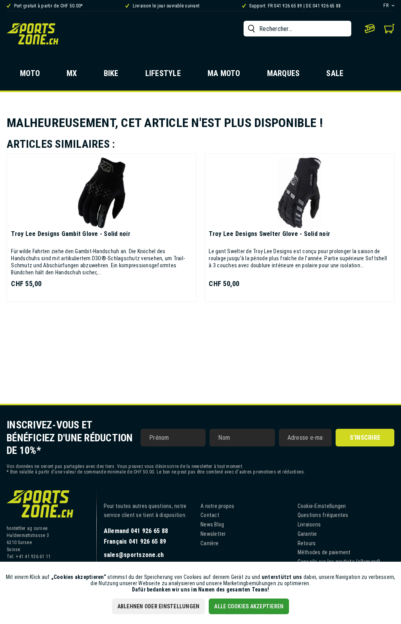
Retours (307, 543)
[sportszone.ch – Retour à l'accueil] (32, 34)
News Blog (212, 524)
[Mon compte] (370, 29)
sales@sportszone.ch (134, 555)
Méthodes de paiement (324, 552)
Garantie (307, 534)
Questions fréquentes (323, 515)
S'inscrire (365, 437)
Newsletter (213, 534)
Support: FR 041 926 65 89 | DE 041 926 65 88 (294, 6)
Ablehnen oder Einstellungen (158, 606)
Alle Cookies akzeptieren (249, 606)
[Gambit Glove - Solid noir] (101, 193)
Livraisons (309, 524)
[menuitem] (297, 28)
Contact (209, 515)
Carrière (209, 543)
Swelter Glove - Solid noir (269, 234)
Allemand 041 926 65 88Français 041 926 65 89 (136, 536)
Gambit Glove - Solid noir (70, 234)
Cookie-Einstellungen (322, 506)
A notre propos (217, 506)
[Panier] (389, 29)
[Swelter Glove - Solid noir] (299, 193)
